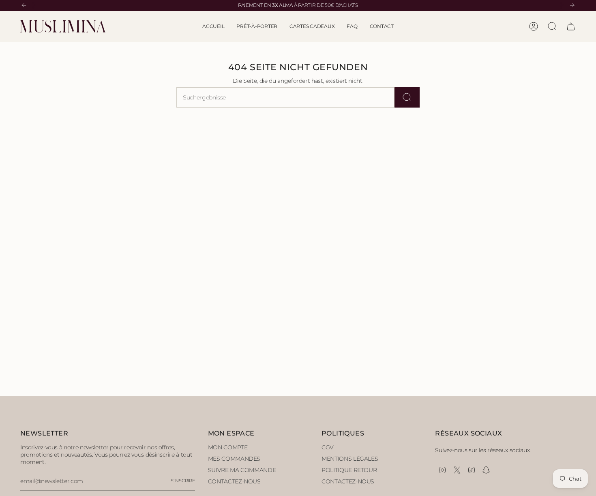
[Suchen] (407, 97)
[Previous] (24, 5)
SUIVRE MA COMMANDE (242, 470)
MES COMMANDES (234, 458)
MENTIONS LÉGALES (350, 458)
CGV (328, 447)
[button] (256, 26)
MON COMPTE (228, 447)
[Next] (572, 5)
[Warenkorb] (571, 26)
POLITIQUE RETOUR (349, 470)
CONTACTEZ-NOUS (234, 481)
